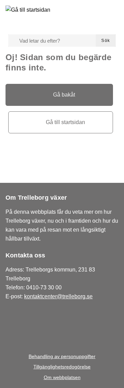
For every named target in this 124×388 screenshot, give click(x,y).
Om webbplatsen (62, 377)
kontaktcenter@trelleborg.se (58, 296)
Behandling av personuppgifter (62, 356)
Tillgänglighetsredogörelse (62, 366)
